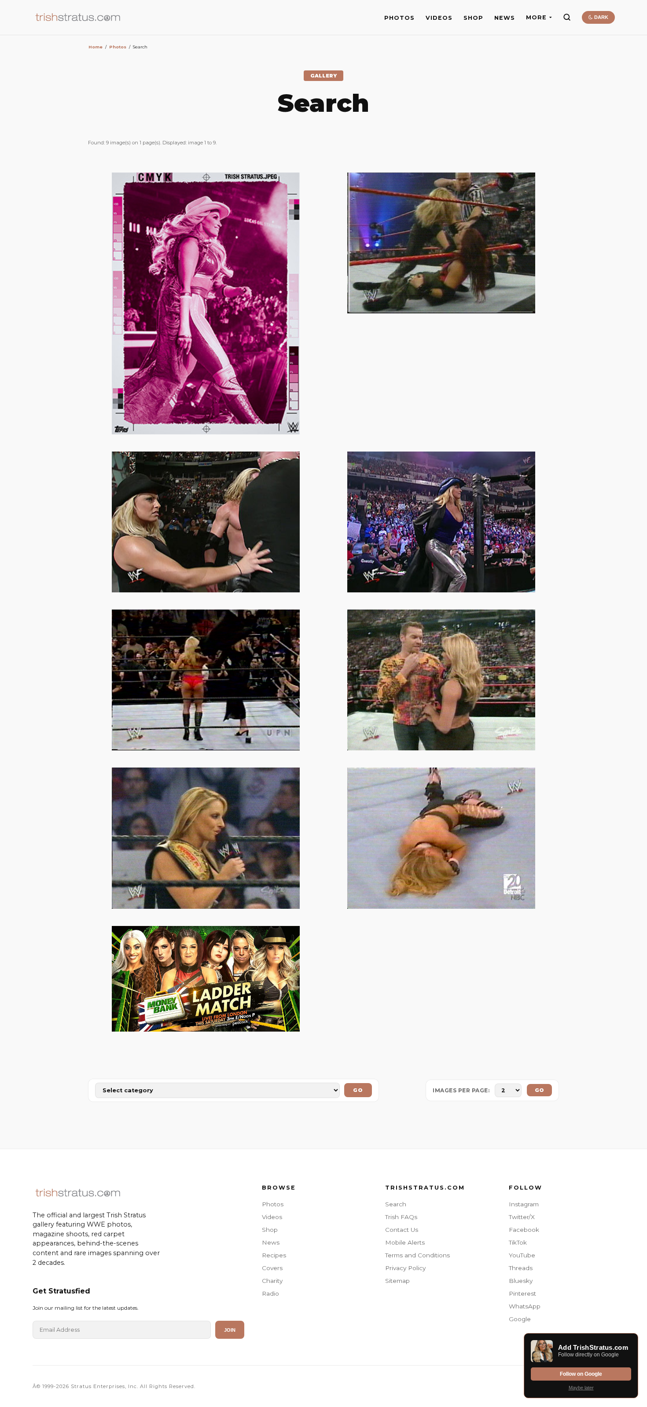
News (270, 1242)
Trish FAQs (401, 1216)
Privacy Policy (405, 1267)
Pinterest (522, 1293)
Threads (521, 1267)
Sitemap (397, 1280)
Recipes (274, 1255)
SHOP (473, 18)
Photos (117, 46)
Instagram (524, 1204)
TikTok (518, 1242)
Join (229, 1330)
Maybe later (581, 1387)
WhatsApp (524, 1306)
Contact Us (401, 1229)
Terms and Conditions (417, 1255)
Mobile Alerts (405, 1242)
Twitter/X (522, 1216)
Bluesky (521, 1280)
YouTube (522, 1255)
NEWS (504, 18)
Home (95, 46)
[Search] (567, 17)
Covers (272, 1267)
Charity (272, 1280)
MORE (536, 17)
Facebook (524, 1229)
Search (395, 1204)
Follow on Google (581, 1374)
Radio (270, 1293)
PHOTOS (399, 18)
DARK (600, 17)
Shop (270, 1229)
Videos (272, 1216)
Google (520, 1319)
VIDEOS (439, 18)
